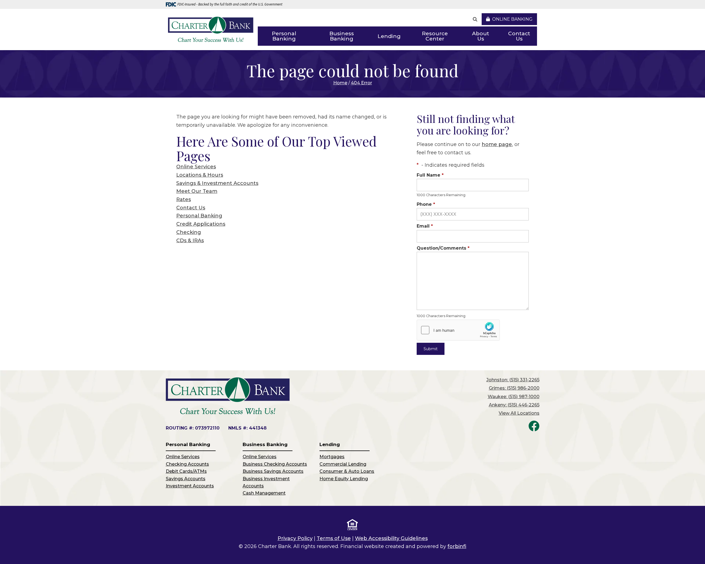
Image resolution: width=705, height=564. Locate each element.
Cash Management (264, 493)
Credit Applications (200, 224)
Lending (389, 36)
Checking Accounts (187, 464)
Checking (188, 232)
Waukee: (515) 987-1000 (513, 396)
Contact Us (519, 36)
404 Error (361, 82)
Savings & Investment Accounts (217, 183)
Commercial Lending (342, 464)
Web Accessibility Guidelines (391, 538)
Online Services (196, 167)
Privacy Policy (295, 538)
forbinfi (457, 546)
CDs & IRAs (190, 241)
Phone (426, 204)
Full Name (430, 175)
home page (497, 144)
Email (425, 226)
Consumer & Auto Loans (346, 471)
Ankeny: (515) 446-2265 (514, 405)
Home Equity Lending (343, 478)
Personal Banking (284, 36)
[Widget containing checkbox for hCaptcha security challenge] (458, 330)
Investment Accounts (190, 486)
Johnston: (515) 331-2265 (512, 379)
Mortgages (332, 456)
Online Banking (512, 19)
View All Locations (519, 413)
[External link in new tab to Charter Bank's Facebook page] (533, 426)
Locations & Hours (199, 175)
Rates (183, 199)
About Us (480, 36)
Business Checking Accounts (275, 464)
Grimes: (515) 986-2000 (514, 388)
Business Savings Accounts (273, 471)
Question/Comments (443, 248)
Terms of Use (334, 538)
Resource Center (435, 36)
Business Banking (341, 36)
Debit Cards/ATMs (186, 471)
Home (340, 82)
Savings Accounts (185, 478)
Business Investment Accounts (266, 482)
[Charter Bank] (210, 29)
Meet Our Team (196, 191)
